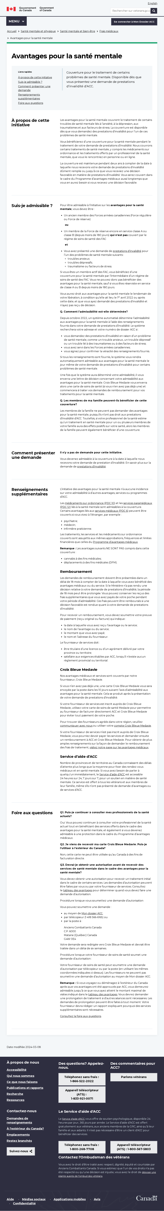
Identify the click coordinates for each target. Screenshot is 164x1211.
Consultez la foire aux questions (80, 1016)
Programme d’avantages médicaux (115, 542)
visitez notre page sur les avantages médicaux (119, 747)
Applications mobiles (70, 1199)
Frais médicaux (108, 31)
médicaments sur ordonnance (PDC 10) (90, 503)
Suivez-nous (22, 1152)
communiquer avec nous (76, 725)
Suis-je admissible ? (30, 81)
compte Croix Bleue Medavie (132, 725)
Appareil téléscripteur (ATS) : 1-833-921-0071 (82, 1094)
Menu (18, 21)
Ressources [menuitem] (15, 1100)
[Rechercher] (154, 11)
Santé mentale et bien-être (77, 31)
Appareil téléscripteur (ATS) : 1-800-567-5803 (134, 1147)
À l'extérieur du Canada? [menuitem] (25, 1128)
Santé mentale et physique (38, 31)
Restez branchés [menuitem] (19, 1141)
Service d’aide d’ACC (112, 774)
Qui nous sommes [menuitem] (20, 1076)
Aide (10, 1199)
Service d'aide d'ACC (73, 1118)
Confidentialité (24, 1203)
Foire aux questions (30, 103)
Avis (97, 1199)
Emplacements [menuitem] (18, 1135)
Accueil (11, 31)
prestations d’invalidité (127, 251)
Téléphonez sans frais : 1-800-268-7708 (82, 1147)
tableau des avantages (77, 890)
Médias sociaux (33, 1199)
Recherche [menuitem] (15, 1094)
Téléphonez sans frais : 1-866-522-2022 (82, 1079)
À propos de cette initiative (35, 77)
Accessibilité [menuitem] (16, 1070)
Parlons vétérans (134, 1077)
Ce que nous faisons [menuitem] (22, 1082)
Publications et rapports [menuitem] (25, 1088)
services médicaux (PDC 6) (111, 510)
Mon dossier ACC (92, 913)
